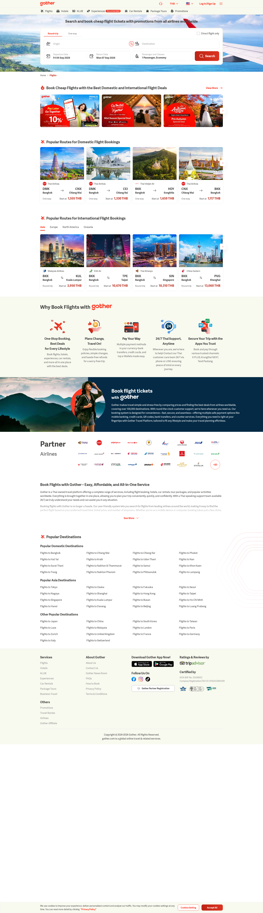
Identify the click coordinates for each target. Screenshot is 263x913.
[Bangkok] (201, 163)
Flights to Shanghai (96, 593)
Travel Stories (47, 713)
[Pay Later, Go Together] (69, 111)
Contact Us (92, 668)
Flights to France (142, 634)
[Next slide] (223, 111)
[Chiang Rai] (108, 163)
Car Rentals (46, 684)
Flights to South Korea (145, 621)
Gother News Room (96, 673)
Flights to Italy (48, 640)
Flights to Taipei (187, 593)
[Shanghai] (201, 250)
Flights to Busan (141, 600)
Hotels (43, 668)
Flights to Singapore (51, 600)
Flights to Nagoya (49, 593)
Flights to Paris (187, 628)
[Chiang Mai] (62, 163)
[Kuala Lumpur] (62, 250)
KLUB (43, 673)
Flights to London (142, 628)
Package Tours (48, 689)
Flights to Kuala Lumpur (99, 600)
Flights (44, 663)
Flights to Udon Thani (144, 559)
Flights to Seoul (187, 587)
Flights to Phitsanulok (144, 572)
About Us (91, 663)
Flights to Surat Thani (51, 566)
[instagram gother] (141, 679)
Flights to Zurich (49, 634)
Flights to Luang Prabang (192, 606)
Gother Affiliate (48, 723)
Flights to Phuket (188, 553)
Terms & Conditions (96, 694)
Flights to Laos (48, 628)
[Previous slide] (40, 111)
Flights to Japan (49, 621)
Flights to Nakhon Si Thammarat (104, 566)
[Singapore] (155, 250)
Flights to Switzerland (98, 640)
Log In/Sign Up (207, 4)
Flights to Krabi (94, 559)
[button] (87, 44)
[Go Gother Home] (47, 3)
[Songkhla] (155, 163)
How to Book (93, 684)
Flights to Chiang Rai (144, 553)
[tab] (53, 33)
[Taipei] (108, 250)
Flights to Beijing (142, 606)
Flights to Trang (48, 572)
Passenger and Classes (153, 54)
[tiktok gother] (148, 679)
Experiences (47, 678)
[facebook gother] (134, 679)
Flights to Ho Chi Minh (191, 600)
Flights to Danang (96, 606)
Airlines (44, 718)
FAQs (89, 678)
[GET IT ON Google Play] (163, 664)
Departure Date (60, 54)
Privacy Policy (93, 689)
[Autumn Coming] (193, 111)
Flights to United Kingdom (100, 634)
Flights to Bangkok (50, 553)
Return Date (102, 54)
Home (43, 75)
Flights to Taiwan (188, 621)
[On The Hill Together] (131, 111)
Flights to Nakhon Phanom (100, 572)
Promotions (46, 708)
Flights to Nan (186, 559)
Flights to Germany (189, 634)
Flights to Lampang (189, 572)
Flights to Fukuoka (143, 587)
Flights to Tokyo (48, 587)
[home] (47, 3)
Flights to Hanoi (48, 606)
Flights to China (94, 621)
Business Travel (48, 694)
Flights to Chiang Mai (97, 553)
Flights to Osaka (95, 587)
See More (129, 518)
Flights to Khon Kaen (190, 566)
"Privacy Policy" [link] (88, 909)
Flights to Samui (141, 566)
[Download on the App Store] (142, 664)
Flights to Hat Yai (49, 559)
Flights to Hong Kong (144, 593)
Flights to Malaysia (96, 628)
